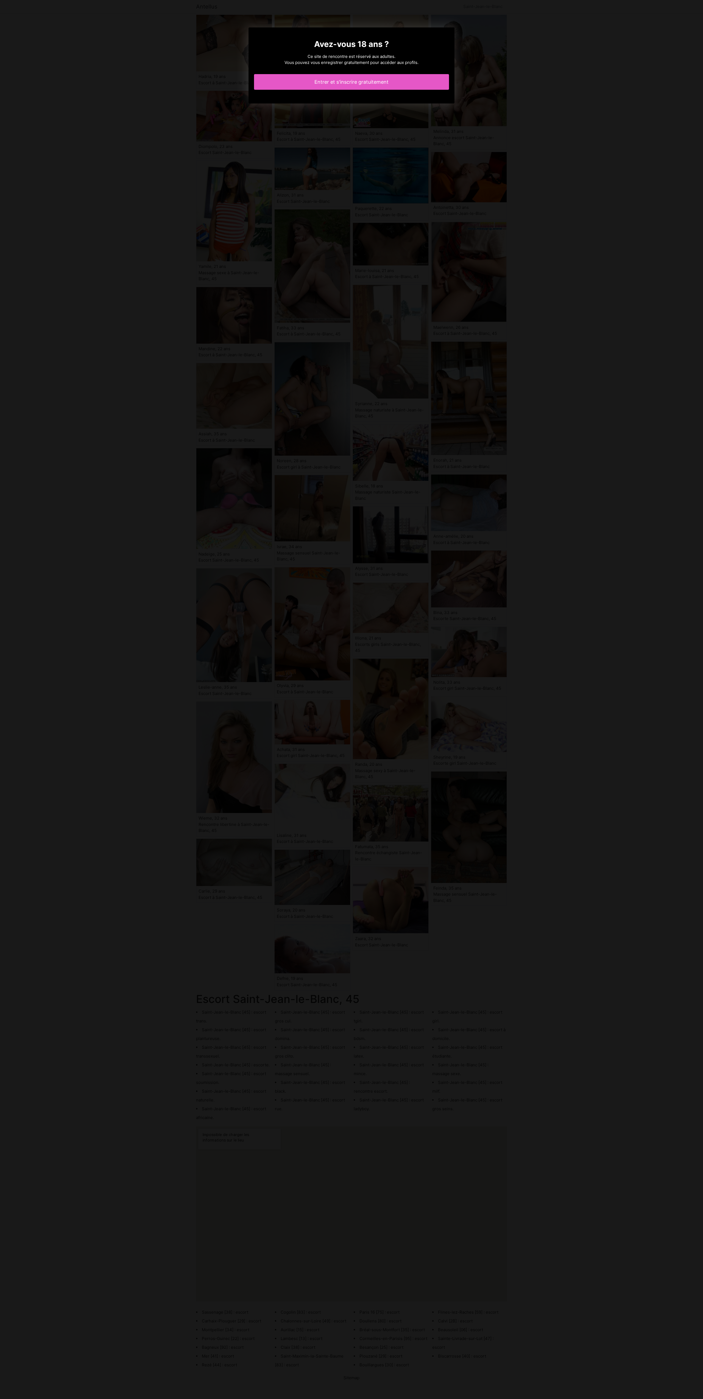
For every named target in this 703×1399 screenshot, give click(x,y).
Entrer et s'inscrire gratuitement (351, 82)
